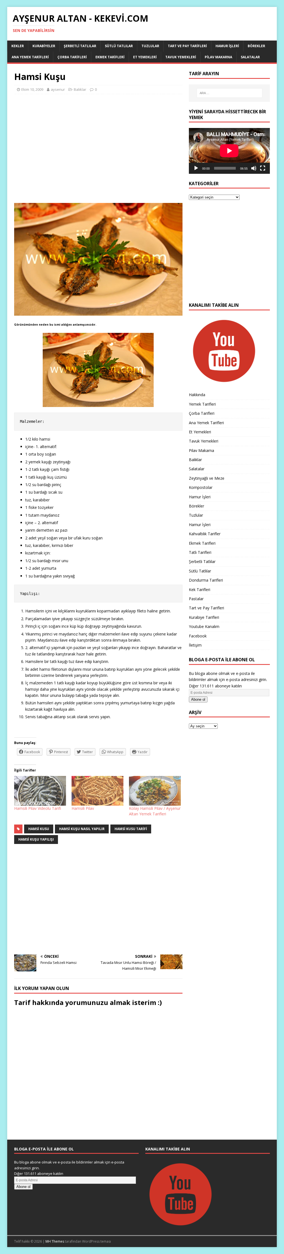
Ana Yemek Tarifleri (30, 57)
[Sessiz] (254, 168)
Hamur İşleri (227, 46)
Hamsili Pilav (83, 808)
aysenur (58, 89)
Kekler (17, 46)
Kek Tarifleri (199, 589)
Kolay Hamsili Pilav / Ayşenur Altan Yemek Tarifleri (155, 811)
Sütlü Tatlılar (119, 46)
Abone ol (198, 699)
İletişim (195, 645)
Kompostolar (200, 487)
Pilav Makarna (218, 57)
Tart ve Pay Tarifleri (187, 46)
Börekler (256, 46)
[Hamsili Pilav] (97, 791)
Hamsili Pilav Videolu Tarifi (37, 808)
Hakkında (197, 394)
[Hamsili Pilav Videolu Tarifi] (40, 791)
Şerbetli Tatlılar (80, 46)
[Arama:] (229, 93)
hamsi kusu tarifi (131, 828)
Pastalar (196, 598)
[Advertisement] (98, 151)
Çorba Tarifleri (72, 57)
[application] (229, 151)
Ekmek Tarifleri (110, 57)
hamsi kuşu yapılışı (36, 839)
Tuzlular (150, 46)
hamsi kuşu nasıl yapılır (82, 828)
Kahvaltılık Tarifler (204, 533)
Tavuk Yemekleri (180, 57)
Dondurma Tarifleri (206, 580)
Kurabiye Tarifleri (204, 617)
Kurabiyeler (43, 46)
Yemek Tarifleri (202, 404)
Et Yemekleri (145, 57)
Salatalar (250, 57)
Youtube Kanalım (204, 626)
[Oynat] (196, 168)
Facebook (198, 636)
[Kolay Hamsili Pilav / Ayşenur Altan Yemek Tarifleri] (155, 791)
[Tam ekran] (262, 168)
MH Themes (54, 1241)
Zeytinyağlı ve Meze (206, 478)
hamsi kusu (38, 828)
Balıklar (80, 89)
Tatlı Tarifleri (200, 552)
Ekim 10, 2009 (32, 89)
